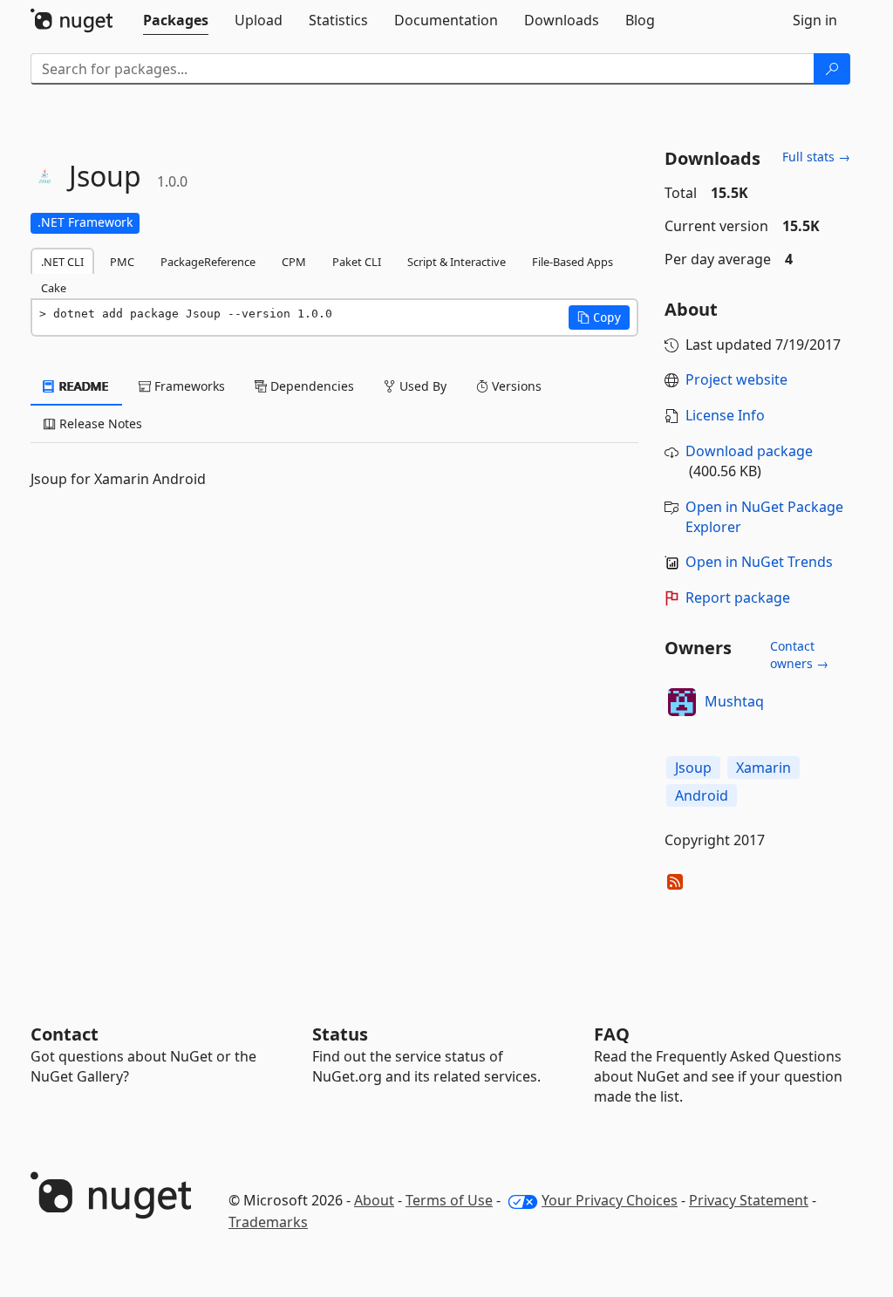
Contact (65, 1034)
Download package (749, 451)
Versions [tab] (515, 386)
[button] (599, 317)
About (374, 1200)
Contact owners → (799, 655)
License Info (725, 415)
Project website (736, 379)
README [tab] (82, 386)
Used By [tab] (421, 386)
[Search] (832, 69)
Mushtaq (734, 701)
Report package (737, 597)
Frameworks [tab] (188, 386)
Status (340, 1034)
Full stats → (816, 156)
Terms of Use (449, 1200)
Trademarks (268, 1222)
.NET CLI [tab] (62, 262)
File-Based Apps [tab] (572, 262)
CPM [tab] (294, 262)
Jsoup (693, 767)
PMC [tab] (122, 262)
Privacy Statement (748, 1200)
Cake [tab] (53, 288)
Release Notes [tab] (99, 423)
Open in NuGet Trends (759, 561)
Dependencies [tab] (310, 386)
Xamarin (763, 767)
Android (701, 795)
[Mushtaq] (682, 702)
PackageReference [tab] (208, 262)
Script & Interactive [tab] (456, 262)
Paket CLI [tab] (356, 262)
